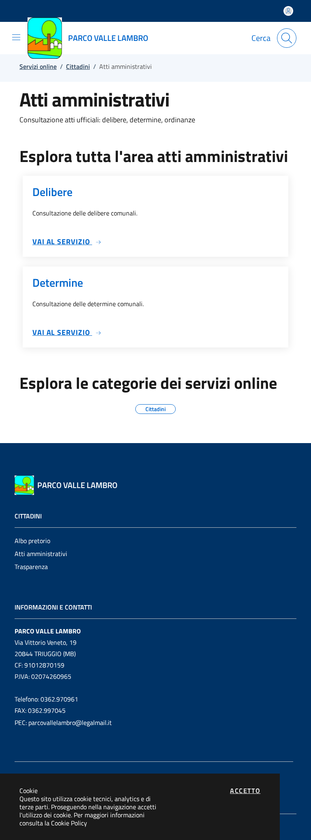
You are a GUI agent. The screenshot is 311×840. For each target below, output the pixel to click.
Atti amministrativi (41, 554)
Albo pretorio (32, 541)
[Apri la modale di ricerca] (286, 38)
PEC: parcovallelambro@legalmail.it (63, 722)
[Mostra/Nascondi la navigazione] (16, 37)
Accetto (245, 790)
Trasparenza (31, 566)
